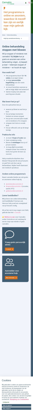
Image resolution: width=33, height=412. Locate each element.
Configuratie (6, 402)
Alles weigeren (7, 408)
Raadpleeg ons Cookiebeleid (19, 399)
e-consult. (17, 212)
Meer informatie (10, 277)
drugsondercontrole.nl (14, 186)
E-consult (8, 249)
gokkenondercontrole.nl (14, 191)
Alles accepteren (7, 405)
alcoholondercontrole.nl (14, 184)
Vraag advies (25, 2)
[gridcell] (15, 240)
